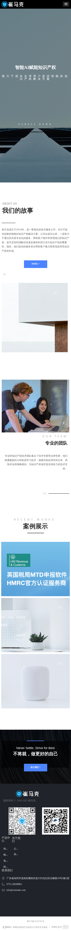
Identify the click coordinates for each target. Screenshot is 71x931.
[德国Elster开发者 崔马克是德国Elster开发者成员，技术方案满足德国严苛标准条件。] (35, 625)
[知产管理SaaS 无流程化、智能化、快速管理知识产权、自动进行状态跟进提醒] (35, 681)
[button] (66, 4)
